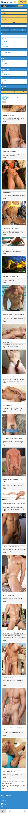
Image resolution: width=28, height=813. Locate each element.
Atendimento (4, 50)
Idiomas (3, 33)
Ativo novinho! (7, 192)
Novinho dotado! (8, 342)
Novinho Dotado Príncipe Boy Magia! (13, 314)
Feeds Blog (3, 805)
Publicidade (3, 800)
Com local (6, 80)
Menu (25, 812)
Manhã (5, 61)
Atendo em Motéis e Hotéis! (11, 228)
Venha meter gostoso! (9, 151)
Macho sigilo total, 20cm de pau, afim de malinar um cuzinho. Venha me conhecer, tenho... (12, 485)
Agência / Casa (7, 55)
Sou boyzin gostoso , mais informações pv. (13, 251)
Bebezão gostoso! (8, 678)
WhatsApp (3, 86)
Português (6, 36)
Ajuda (17, 812)
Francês (6, 41)
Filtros (14, 22)
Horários (3, 58)
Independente (7, 52)
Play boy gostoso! (8, 249)
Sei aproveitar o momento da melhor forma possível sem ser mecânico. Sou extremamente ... (13, 682)
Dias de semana (8, 72)
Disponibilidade (5, 69)
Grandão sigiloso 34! (9, 771)
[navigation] (2, 811)
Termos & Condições (6, 795)
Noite (5, 66)
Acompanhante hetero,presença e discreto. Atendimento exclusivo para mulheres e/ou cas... (13, 443)
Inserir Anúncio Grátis (22, 2)
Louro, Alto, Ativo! (8, 595)
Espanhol (6, 46)
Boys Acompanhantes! (9, 377)
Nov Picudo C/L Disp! (8, 115)
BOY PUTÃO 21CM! (7, 405)
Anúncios (3, 812)
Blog (10, 812)
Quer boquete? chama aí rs (11, 276)
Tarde (5, 63)
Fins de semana (7, 74)
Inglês (5, 38)
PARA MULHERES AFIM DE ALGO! (11, 547)
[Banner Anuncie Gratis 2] (14, 5)
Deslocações (4, 77)
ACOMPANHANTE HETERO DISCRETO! (12, 438)
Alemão (6, 44)
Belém (4, 102)
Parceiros (3, 793)
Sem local (6, 83)
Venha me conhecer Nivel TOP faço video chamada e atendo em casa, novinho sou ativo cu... (14, 637)
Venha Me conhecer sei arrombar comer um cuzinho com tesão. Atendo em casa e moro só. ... (14, 318)
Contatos (3, 797)
